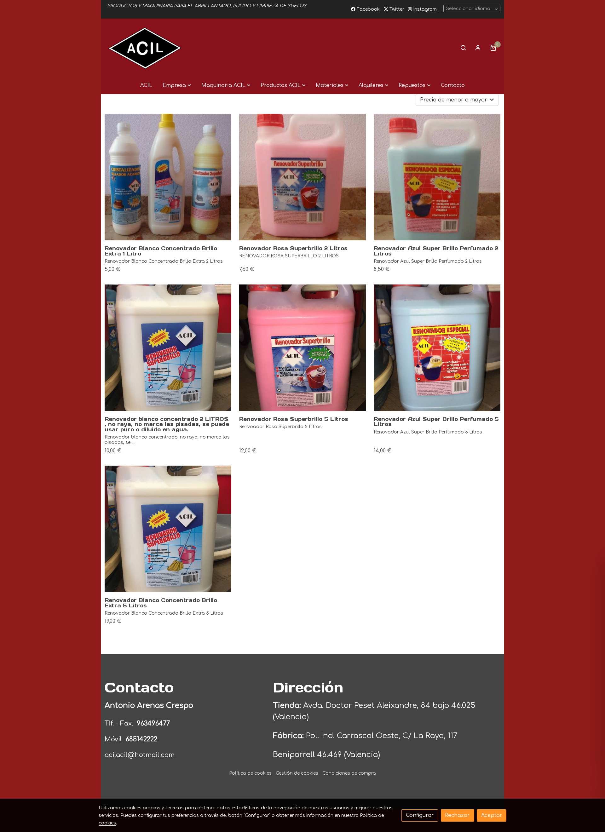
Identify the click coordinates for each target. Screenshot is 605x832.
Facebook (367, 9)
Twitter (396, 9)
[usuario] (478, 47)
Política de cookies (250, 773)
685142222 (141, 739)
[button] (177, 85)
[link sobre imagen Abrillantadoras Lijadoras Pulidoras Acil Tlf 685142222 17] (168, 347)
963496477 (154, 723)
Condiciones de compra (349, 773)
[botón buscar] (463, 47)
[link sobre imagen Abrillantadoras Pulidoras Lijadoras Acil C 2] (437, 347)
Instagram (424, 9)
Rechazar (457, 815)
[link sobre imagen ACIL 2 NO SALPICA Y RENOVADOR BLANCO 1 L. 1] (168, 177)
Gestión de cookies (297, 773)
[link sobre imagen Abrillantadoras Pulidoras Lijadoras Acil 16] (302, 347)
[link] (145, 47)
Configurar (420, 815)
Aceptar (491, 815)
